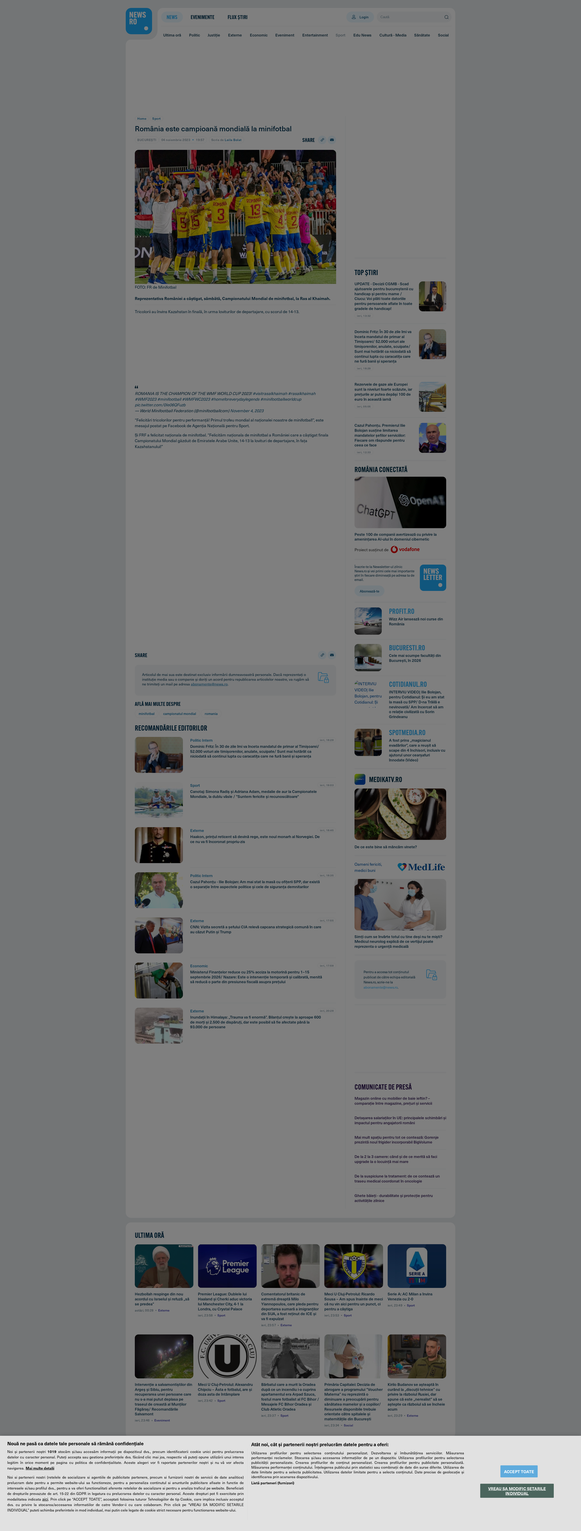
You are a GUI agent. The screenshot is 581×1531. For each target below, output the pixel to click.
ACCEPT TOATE (519, 1471)
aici (45, 1499)
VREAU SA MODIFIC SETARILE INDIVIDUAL (517, 1490)
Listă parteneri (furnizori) (272, 1482)
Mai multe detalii (40, 1467)
